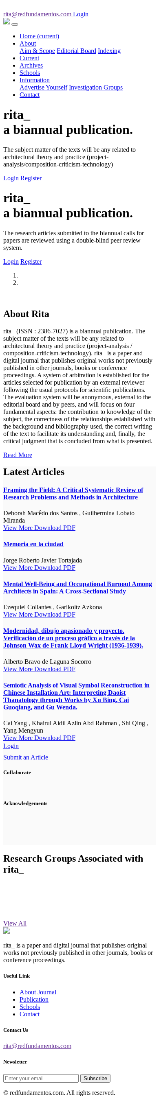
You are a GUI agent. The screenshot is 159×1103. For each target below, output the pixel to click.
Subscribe (95, 1078)
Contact (30, 94)
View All (14, 923)
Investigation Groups (96, 87)
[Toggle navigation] (14, 24)
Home (39, 36)
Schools (30, 72)
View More (18, 527)
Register (31, 178)
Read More (17, 454)
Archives (31, 65)
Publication (34, 999)
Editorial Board (76, 50)
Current (29, 58)
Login (11, 178)
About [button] (28, 43)
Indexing (109, 50)
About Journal (38, 992)
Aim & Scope (37, 50)
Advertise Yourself (43, 87)
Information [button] (35, 80)
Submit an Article (25, 757)
